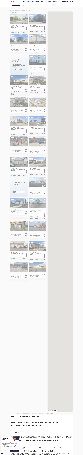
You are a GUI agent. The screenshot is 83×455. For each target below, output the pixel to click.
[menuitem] (70, 2)
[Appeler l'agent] (26, 28)
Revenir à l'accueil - (13, 413)
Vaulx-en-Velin (44, 413)
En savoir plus (25, 32)
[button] (19, 5)
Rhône (40, 413)
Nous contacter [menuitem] (65, 1)
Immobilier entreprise (19, 413)
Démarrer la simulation (19, 69)
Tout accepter (14, 450)
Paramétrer (5, 450)
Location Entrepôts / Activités (27, 413)
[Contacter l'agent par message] (26, 30)
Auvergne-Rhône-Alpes (35, 413)
